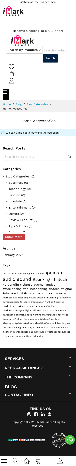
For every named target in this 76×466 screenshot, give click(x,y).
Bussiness (16, 182)
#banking (42, 279)
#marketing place (13, 319)
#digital (66, 289)
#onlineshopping (36, 289)
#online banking (12, 327)
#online (49, 302)
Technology (17, 189)
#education (38, 302)
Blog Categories (38, 104)
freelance (52, 331)
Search (50, 58)
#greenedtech (11, 302)
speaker (53, 273)
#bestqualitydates (13, 323)
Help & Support (51, 31)
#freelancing (13, 289)
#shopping (42, 306)
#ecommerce (32, 319)
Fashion (14, 195)
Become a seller (25, 31)
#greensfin (11, 284)
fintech (55, 289)
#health (39, 323)
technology (24, 273)
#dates (44, 319)
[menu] (4, 461)
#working (27, 327)
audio (10, 279)
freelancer (64, 331)
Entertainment (20, 207)
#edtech (29, 323)
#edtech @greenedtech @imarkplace (25, 331)
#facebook (50, 323)
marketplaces (11, 306)
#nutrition (53, 319)
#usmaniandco (44, 284)
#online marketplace (45, 314)
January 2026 (13, 255)
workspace (37, 273)
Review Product (21, 220)
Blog (19, 104)
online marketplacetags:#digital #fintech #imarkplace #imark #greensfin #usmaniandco (34, 310)
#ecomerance (27, 306)
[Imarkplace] (22, 40)
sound (25, 279)
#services (62, 314)
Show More (13, 237)
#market (59, 302)
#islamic (26, 284)
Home (7, 104)
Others (14, 214)
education (38, 336)
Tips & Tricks (18, 226)
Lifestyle (15, 201)
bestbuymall (64, 323)
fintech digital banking (58, 297)
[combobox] (56, 50)
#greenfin (25, 302)
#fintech (59, 279)
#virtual (17, 293)
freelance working (13, 336)
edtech (28, 336)
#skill (7, 293)
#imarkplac (33, 293)
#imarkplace (10, 273)
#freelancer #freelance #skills (50, 327)
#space (46, 293)
